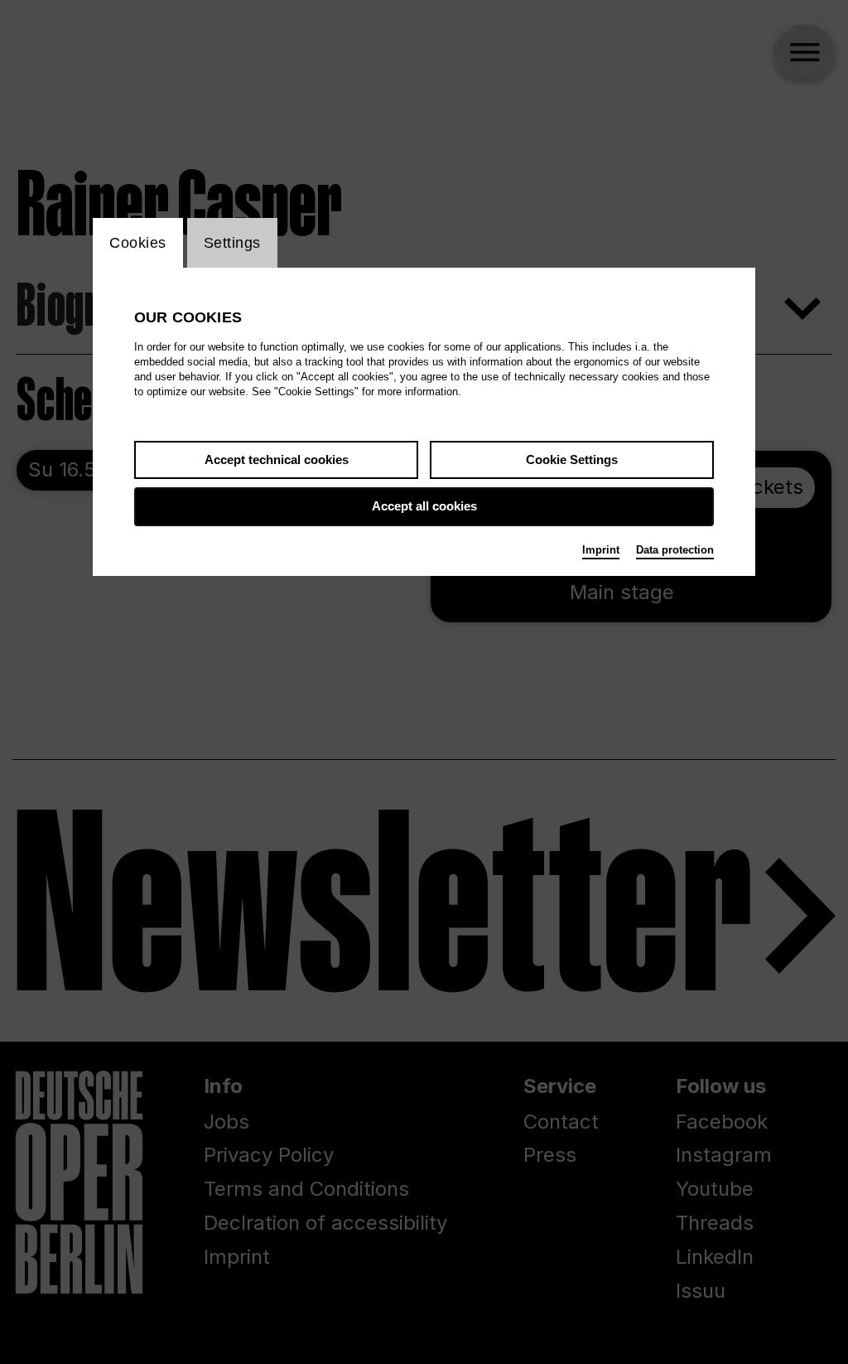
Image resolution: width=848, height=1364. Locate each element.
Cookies (137, 243)
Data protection (675, 550)
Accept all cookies (424, 506)
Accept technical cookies (277, 459)
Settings (232, 243)
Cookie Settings (572, 459)
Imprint (600, 550)
